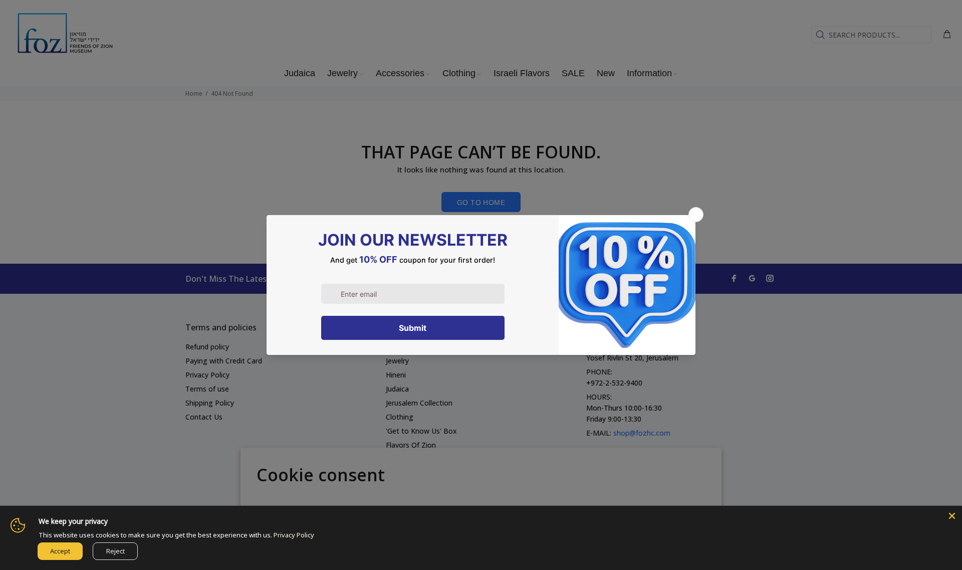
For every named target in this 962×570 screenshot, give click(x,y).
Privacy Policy (294, 534)
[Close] (952, 516)
